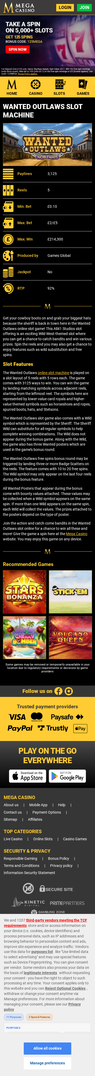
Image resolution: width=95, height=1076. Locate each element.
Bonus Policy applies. (27, 74)
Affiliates (35, 819)
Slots (59, 93)
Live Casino (13, 839)
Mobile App (38, 805)
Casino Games (75, 839)
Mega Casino (76, 534)
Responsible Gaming (20, 858)
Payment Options (46, 812)
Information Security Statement (29, 873)
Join (84, 7)
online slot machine (53, 373)
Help (61, 805)
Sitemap (10, 819)
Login (65, 7)
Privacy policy (61, 865)
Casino (35, 93)
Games (83, 93)
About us (11, 805)
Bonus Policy (58, 858)
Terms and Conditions (21, 865)
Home (12, 93)
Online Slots (43, 839)
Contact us (13, 812)
